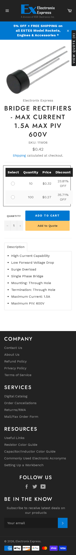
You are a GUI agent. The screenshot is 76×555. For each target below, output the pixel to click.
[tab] (15, 247)
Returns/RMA (15, 410)
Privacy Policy (15, 368)
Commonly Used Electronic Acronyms (35, 458)
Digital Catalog (15, 396)
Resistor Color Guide (20, 445)
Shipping (19, 155)
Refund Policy (15, 361)
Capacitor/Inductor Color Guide (30, 451)
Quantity (14, 216)
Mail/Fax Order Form (21, 417)
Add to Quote (47, 225)
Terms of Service (17, 375)
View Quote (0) (73, 48)
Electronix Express (28, 541)
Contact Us (13, 348)
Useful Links (14, 438)
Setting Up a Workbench (23, 465)
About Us (11, 355)
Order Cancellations (20, 403)
